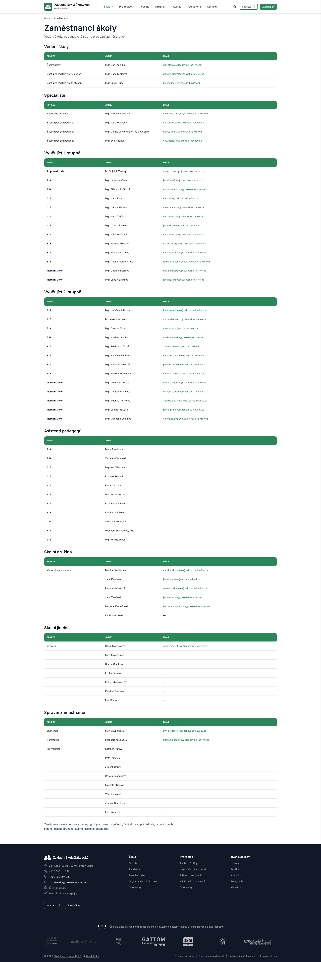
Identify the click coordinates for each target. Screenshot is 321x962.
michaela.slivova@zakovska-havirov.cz (184, 252)
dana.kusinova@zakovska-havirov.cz (183, 73)
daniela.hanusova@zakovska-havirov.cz (185, 391)
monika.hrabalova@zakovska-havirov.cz (185, 373)
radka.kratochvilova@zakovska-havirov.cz (186, 261)
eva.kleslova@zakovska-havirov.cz (182, 140)
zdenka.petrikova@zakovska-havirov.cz (185, 400)
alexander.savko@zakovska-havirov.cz (184, 319)
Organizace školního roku (143, 881)
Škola (107, 6)
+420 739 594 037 (59, 876)
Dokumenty (135, 887)
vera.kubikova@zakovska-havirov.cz (183, 122)
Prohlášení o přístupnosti (242, 956)
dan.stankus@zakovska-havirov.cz (182, 64)
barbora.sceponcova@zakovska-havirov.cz (187, 606)
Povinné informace (184, 956)
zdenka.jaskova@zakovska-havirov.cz (184, 346)
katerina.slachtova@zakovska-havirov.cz (185, 355)
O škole (133, 863)
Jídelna (144, 6)
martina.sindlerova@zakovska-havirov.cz (185, 570)
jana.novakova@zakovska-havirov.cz (183, 279)
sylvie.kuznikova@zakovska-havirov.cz (184, 730)
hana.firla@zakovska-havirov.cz (180, 198)
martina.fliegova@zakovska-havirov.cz (184, 243)
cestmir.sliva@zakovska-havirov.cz (182, 328)
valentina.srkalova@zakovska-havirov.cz (185, 113)
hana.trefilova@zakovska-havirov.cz (183, 216)
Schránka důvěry (268, 956)
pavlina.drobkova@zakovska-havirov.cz (185, 364)
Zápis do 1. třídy (188, 863)
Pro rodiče (125, 6)
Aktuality (176, 6)
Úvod (47, 18)
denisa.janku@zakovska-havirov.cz (182, 131)
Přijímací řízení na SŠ (191, 875)
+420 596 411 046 (59, 871)
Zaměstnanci (136, 869)
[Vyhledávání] (235, 7)
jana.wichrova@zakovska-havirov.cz (183, 225)
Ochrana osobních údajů (211, 956)
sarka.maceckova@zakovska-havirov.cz (185, 646)
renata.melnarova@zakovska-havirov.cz (185, 588)
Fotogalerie (194, 6)
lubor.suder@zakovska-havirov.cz (181, 82)
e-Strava (246, 6)
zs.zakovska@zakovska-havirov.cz (68, 882)
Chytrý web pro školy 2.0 (67, 956)
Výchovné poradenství (192, 881)
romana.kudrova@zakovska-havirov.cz (184, 382)
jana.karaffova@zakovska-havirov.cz (183, 180)
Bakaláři (266, 6)
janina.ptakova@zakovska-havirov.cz (183, 409)
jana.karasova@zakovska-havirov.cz (183, 579)
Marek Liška (92, 956)
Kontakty (212, 6)
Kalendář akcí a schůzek (193, 869)
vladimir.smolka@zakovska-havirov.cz (184, 337)
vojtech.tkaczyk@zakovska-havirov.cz (184, 171)
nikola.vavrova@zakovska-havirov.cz (183, 207)
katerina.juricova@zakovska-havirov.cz (184, 310)
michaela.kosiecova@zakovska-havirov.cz (186, 739)
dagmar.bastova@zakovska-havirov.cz (184, 270)
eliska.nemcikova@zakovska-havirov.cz (185, 189)
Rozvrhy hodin (137, 875)
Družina (160, 6)
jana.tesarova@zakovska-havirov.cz (183, 597)
